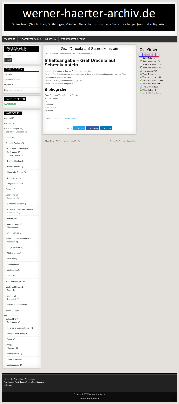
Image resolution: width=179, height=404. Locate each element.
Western (10, 218)
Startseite (9, 39)
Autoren (7, 118)
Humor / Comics (12, 233)
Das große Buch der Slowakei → (123, 141)
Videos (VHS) (11, 310)
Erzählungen (12, 152)
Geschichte (10, 195)
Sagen (9, 339)
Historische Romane (15, 172)
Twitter (80, 128)
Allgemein (11, 242)
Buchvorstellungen (11, 129)
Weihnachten (12, 270)
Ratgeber (9, 296)
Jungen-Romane (13, 247)
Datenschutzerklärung (73, 39)
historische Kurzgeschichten (18, 328)
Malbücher (11, 259)
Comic (8, 138)
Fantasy (9, 189)
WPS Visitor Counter (154, 93)
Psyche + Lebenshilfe (16, 305)
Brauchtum (11, 198)
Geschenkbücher (14, 161)
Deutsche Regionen (14, 143)
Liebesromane (12, 178)
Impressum (50, 39)
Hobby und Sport (12, 224)
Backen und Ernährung (15, 132)
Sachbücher (12, 264)
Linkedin (107, 128)
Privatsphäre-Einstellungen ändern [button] (18, 382)
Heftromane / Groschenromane (18, 209)
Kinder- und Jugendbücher (16, 238)
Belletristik (10, 319)
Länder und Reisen (13, 287)
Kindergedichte (13, 354)
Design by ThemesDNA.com (89, 398)
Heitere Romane (13, 167)
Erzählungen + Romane (15, 149)
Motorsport (11, 227)
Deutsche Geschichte (16, 204)
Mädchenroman (13, 253)
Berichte (7, 123)
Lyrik (8, 345)
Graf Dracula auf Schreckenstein (89, 48)
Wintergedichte (13, 365)
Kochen (9, 276)
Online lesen (9, 316)
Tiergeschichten (13, 184)
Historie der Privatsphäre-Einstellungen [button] (19, 379)
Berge (9, 290)
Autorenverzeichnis (30, 39)
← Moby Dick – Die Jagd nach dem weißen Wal (62, 141)
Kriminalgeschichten (14, 281)
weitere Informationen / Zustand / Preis (60, 119)
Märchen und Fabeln (15, 333)
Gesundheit (11, 299)
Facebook (93, 128)
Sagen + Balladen (14, 359)
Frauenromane (14, 155)
